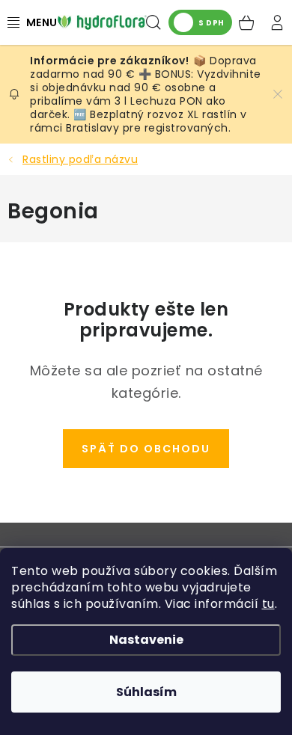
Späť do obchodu (146, 448)
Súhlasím (146, 692)
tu (268, 603)
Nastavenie (146, 639)
